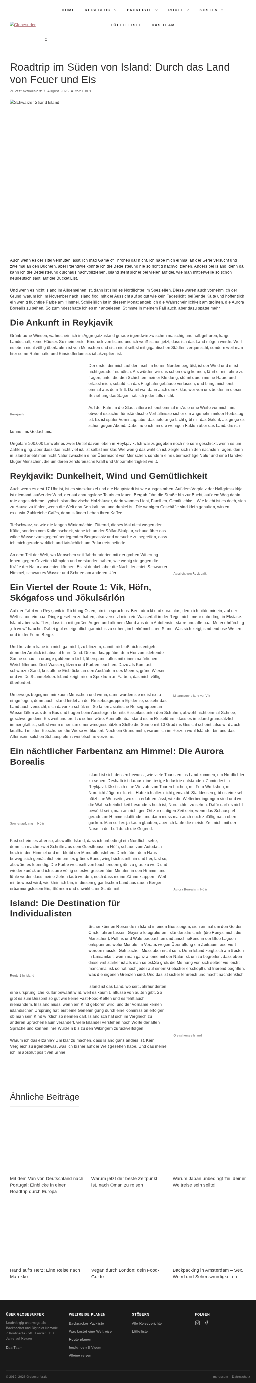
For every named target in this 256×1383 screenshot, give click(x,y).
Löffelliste (126, 25)
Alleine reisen (80, 1355)
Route (176, 10)
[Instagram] (197, 1322)
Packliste (139, 10)
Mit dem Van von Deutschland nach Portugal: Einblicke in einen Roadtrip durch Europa (46, 1185)
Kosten (209, 10)
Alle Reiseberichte (147, 1323)
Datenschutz (241, 1377)
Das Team (163, 25)
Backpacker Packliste (86, 1323)
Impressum (220, 1377)
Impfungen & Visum (85, 1347)
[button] (46, 39)
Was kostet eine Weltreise (90, 1331)
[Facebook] (206, 1322)
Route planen (80, 1339)
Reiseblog (98, 10)
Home (68, 10)
